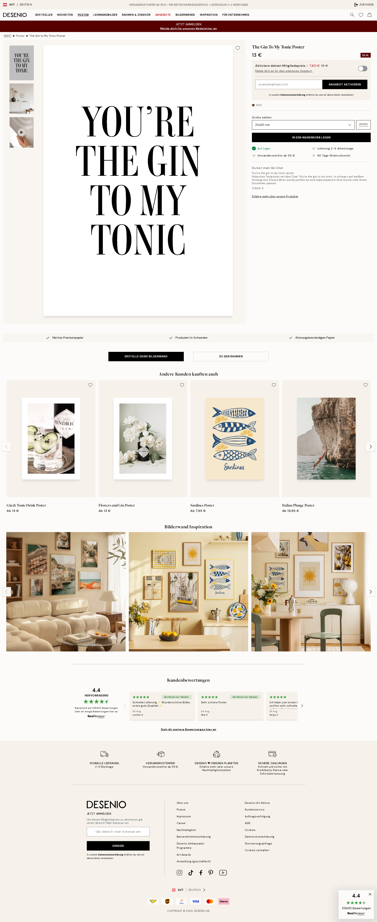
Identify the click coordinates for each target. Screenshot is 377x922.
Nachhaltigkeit (186, 830)
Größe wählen (262, 117)
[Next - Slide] (370, 446)
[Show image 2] (21, 98)
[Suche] (352, 14)
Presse (181, 809)
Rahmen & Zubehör (136, 14)
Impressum (184, 816)
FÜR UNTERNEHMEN (235, 14)
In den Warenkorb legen (311, 137)
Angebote (163, 14)
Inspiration (209, 14)
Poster (83, 14)
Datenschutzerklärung (293, 94)
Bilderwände (185, 14)
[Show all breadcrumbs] (7, 36)
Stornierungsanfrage (258, 843)
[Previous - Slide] (6, 446)
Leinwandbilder (105, 14)
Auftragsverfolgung (257, 816)
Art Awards (184, 854)
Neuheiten (65, 14)
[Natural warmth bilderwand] (311, 591)
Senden (118, 846)
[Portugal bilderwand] (188, 591)
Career (181, 823)
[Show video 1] (21, 132)
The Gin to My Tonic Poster (47, 36)
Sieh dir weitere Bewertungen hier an (188, 729)
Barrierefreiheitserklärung (194, 836)
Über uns (182, 803)
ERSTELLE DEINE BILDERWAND (146, 356)
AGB (247, 823)
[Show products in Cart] (369, 15)
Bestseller (43, 14)
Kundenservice (255, 809)
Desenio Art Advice (257, 803)
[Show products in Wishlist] (361, 15)
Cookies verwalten (257, 850)
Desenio (200, 911)
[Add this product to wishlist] (237, 47)
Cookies (250, 830)
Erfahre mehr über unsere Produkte (275, 196)
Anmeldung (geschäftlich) (194, 861)
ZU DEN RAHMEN (231, 356)
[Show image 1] (21, 63)
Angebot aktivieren (345, 84)
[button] (363, 125)
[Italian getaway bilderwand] (66, 591)
